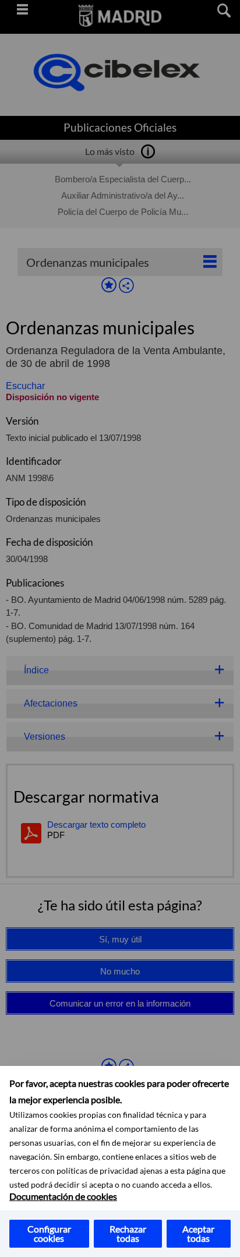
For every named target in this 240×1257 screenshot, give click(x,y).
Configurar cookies (49, 1233)
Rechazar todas (128, 1233)
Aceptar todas (198, 1233)
